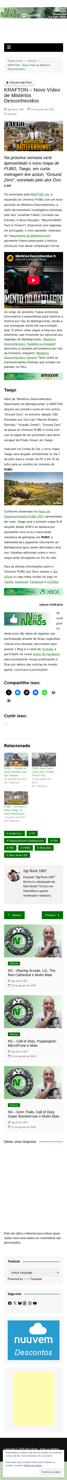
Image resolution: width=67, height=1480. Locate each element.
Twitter (8, 582)
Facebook (36, 582)
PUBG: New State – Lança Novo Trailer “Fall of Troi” (43, 772)
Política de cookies (33, 1465)
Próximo (50, 915)
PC (33, 833)
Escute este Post (20, 82)
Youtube (47, 649)
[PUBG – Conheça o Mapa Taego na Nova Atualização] (16, 798)
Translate (36, 1279)
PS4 (55, 840)
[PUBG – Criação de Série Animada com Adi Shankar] (16, 759)
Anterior (16, 915)
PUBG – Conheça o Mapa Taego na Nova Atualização (15, 810)
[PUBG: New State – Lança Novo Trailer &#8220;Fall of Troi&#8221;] (44, 759)
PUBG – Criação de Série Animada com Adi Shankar (15, 772)
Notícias (12, 114)
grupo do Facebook (46, 654)
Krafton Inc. (15, 833)
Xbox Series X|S (18, 855)
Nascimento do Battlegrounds (29, 235)
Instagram (21, 582)
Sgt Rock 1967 (16, 109)
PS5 (11, 847)
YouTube (52, 582)
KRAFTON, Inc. (40, 194)
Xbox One (45, 847)
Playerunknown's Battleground (26, 840)
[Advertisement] (33, 1399)
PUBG (26, 847)
